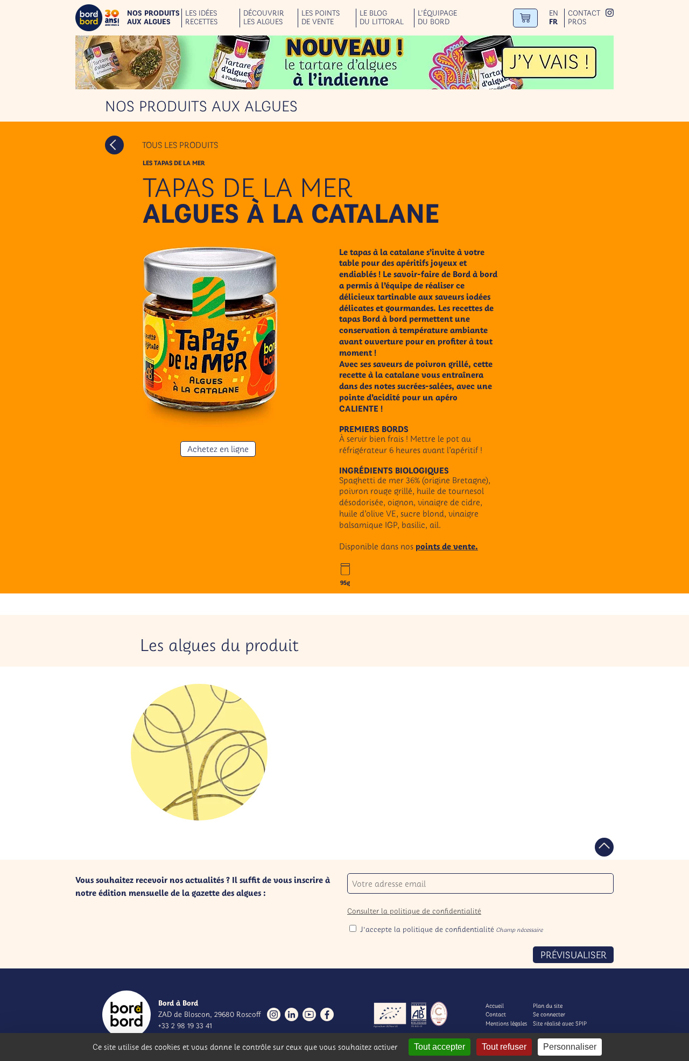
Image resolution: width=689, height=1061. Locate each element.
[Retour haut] (604, 847)
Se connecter (549, 1014)
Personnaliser (569, 1046)
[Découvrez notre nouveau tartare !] (344, 62)
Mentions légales (506, 1023)
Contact (584, 13)
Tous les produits (180, 144)
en (553, 13)
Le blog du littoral (382, 18)
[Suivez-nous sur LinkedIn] (291, 1014)
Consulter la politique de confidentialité (414, 911)
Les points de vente (320, 18)
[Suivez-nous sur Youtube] (309, 1014)
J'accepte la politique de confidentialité (451, 929)
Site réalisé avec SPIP (560, 1023)
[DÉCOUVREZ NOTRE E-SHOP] (525, 18)
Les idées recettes (201, 18)
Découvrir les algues (263, 18)
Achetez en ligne (218, 448)
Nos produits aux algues (153, 18)
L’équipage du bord (437, 18)
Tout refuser (504, 1046)
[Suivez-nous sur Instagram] (273, 1014)
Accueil (495, 1005)
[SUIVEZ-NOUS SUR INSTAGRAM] (610, 14)
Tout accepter (439, 1046)
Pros (577, 21)
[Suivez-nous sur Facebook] (327, 1014)
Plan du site (548, 1005)
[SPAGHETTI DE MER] (199, 752)
